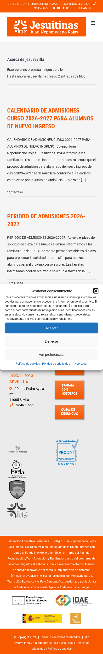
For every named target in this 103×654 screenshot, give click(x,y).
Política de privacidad (56, 363)
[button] (95, 291)
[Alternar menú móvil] (93, 22)
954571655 (25, 405)
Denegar (51, 341)
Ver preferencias (51, 354)
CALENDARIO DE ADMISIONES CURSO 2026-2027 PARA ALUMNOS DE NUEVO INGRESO (50, 118)
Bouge (52, 643)
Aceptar (52, 328)
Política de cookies (28, 363)
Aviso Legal (80, 363)
